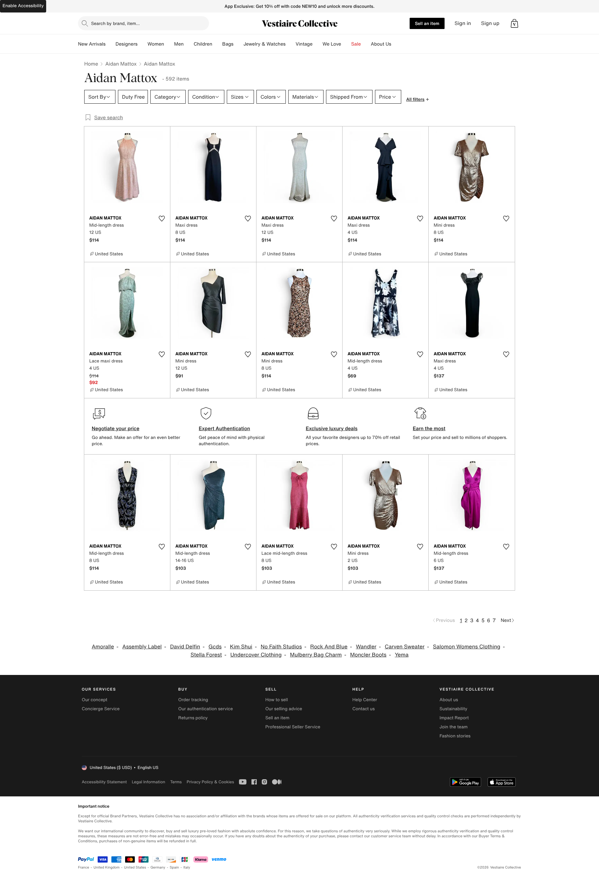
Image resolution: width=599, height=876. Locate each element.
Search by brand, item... (115, 23)
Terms (176, 782)
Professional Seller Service (292, 727)
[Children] (217, 44)
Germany (157, 867)
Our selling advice (283, 709)
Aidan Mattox (121, 63)
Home (91, 63)
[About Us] (396, 44)
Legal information (148, 782)
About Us (381, 44)
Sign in (463, 23)
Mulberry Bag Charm (316, 655)
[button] (514, 23)
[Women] (169, 44)
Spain (174, 867)
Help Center (365, 699)
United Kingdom (107, 867)
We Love (332, 44)
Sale (356, 44)
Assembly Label (142, 647)
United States (135, 867)
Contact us (364, 709)
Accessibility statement (104, 782)
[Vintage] (317, 44)
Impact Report (454, 718)
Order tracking (193, 699)
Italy (186, 867)
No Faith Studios (281, 647)
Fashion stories (455, 736)
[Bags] (238, 44)
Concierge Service (100, 709)
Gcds (215, 647)
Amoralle (103, 647)
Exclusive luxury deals (332, 428)
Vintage (303, 44)
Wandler (366, 647)
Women (156, 44)
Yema (401, 655)
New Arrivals (91, 44)
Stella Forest (206, 655)
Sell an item (427, 23)
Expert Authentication (224, 428)
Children (203, 44)
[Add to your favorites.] (161, 218)
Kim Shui (241, 647)
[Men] (188, 44)
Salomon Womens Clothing (466, 647)
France (83, 867)
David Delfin (185, 647)
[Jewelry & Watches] (290, 44)
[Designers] (142, 44)
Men (179, 44)
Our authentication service (205, 709)
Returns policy (192, 718)
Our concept (94, 699)
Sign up (490, 23)
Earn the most (429, 428)
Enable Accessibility (23, 5)
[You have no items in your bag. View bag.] (514, 23)
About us (449, 699)
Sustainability (453, 709)
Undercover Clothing (256, 655)
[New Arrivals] (110, 44)
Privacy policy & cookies (210, 782)
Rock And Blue (328, 647)
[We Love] (346, 44)
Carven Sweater (405, 647)
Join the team (454, 727)
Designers (126, 44)
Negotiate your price (115, 428)
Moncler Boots (368, 655)
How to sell (276, 699)
